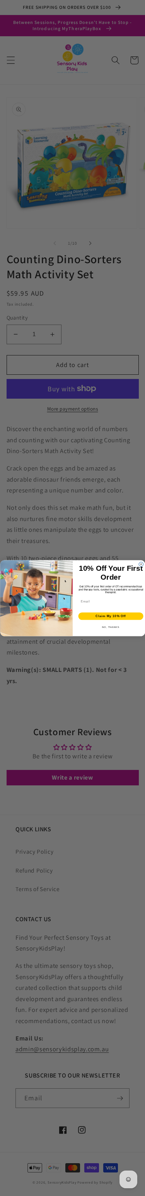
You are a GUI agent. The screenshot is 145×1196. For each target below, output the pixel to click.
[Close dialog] (141, 564)
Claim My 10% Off (111, 615)
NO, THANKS (110, 627)
